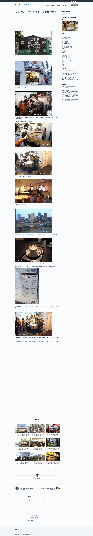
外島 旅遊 (64, 55)
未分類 (64, 65)
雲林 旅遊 (64, 48)
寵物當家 (64, 64)
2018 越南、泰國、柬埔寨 (67, 47)
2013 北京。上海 (66, 41)
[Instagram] (18, 529)
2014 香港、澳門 (66, 42)
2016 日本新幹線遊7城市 (32, 14)
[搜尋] (77, 1)
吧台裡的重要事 (65, 38)
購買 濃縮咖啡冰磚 (74, 5)
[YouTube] (71, 1)
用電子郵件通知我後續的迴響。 (35, 515)
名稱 (30, 500)
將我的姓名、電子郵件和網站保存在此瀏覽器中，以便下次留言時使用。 (40, 512)
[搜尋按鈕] (77, 14)
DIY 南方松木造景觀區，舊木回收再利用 (69, 75)
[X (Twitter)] (31, 470)
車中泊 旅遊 (65, 56)
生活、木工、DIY (32, 1)
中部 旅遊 (64, 51)
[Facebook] (73, 1)
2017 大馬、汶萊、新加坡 (67, 46)
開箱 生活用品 (65, 62)
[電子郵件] (75, 1)
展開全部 (63, 36)
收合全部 (67, 36)
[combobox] (69, 14)
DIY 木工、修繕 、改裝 (67, 60)
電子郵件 (43, 500)
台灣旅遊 (26, 1)
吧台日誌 (64, 61)
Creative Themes (31, 534)
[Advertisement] (37, 23)
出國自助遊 (22, 1)
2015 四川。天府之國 (66, 43)
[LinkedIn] (54, 470)
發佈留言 (30, 520)
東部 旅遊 (64, 53)
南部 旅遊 (64, 52)
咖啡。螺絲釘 (16, 1)
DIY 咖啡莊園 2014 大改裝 (67, 57)
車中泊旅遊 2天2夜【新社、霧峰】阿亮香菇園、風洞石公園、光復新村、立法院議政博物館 (70, 95)
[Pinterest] (43, 470)
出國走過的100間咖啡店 (67, 37)
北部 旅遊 (64, 50)
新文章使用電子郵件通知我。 (34, 517)
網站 (54, 500)
